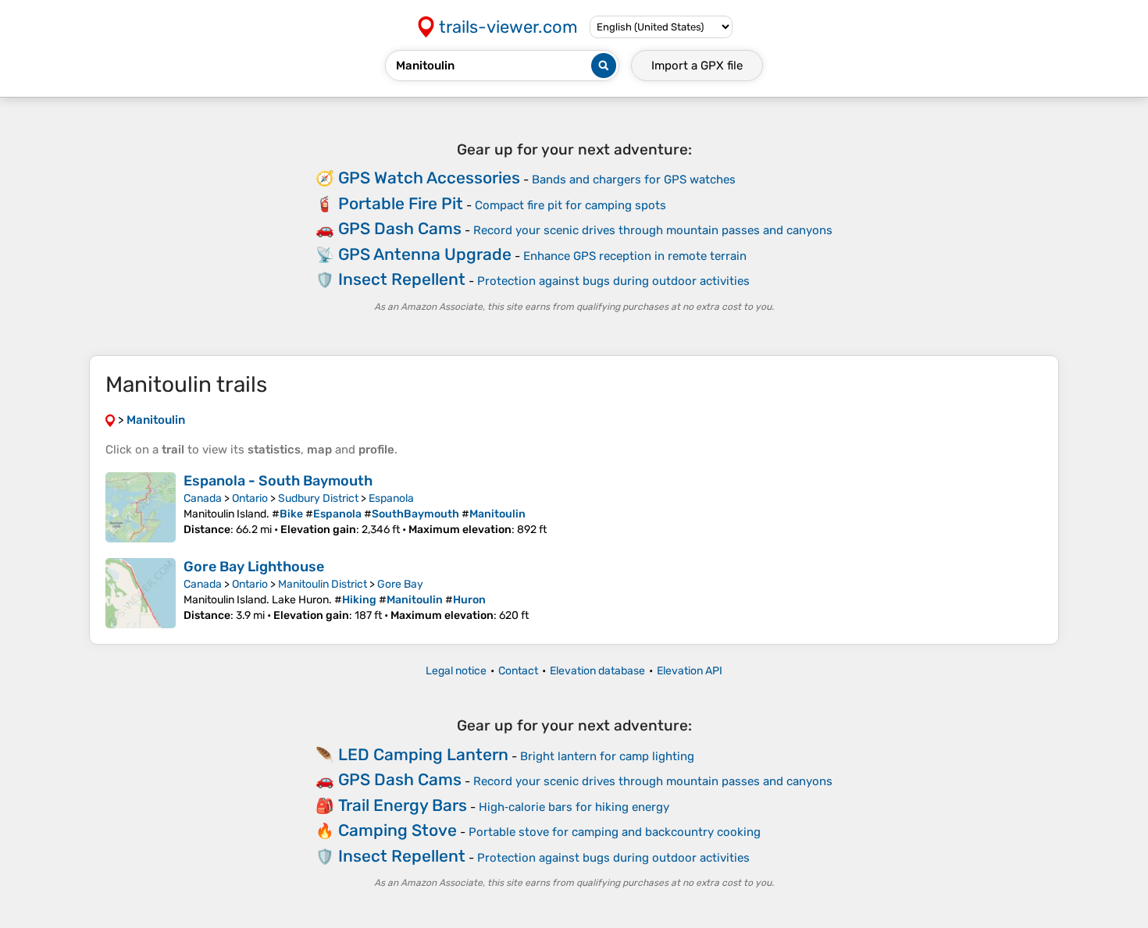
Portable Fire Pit (400, 203)
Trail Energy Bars (402, 805)
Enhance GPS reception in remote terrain (635, 256)
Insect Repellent (401, 279)
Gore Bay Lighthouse (254, 566)
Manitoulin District (322, 584)
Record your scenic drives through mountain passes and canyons (652, 230)
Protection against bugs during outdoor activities (613, 281)
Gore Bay (400, 584)
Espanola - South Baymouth (278, 480)
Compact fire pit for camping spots (570, 205)
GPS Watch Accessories (429, 177)
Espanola (391, 498)
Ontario (250, 498)
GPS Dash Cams (400, 228)
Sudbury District (318, 498)
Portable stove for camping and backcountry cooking (615, 832)
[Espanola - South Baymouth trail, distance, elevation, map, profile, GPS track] (140, 507)
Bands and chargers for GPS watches (634, 179)
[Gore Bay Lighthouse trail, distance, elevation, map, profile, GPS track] (140, 593)
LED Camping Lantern (423, 754)
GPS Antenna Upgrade (425, 254)
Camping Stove (397, 830)
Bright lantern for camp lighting (607, 756)
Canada (203, 498)
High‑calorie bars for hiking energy (574, 807)
